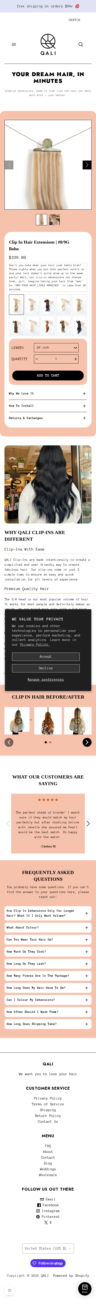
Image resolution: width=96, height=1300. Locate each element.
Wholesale (48, 1175)
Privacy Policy (48, 1098)
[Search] (81, 44)
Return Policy (48, 1116)
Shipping (48, 1110)
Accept (46, 656)
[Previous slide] (8, 165)
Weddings (48, 1169)
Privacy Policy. (35, 644)
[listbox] (56, 347)
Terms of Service (48, 1104)
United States (46, 1248)
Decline (46, 668)
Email (50, 1199)
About (48, 1152)
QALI (45, 1275)
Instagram (50, 1211)
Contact (48, 1157)
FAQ (48, 1146)
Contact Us (48, 1121)
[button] (41, 219)
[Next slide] (87, 165)
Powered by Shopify (71, 1275)
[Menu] (14, 44)
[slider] (18, 721)
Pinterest (50, 1217)
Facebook (50, 1205)
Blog (48, 1163)
